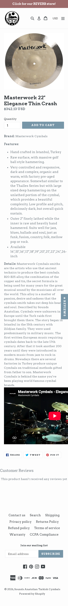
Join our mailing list (34, 545)
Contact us (17, 515)
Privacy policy (20, 522)
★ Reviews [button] (64, 306)
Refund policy (19, 528)
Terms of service (47, 528)
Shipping (52, 515)
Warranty (17, 534)
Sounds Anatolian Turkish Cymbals (37, 589)
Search (35, 515)
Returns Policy (47, 522)
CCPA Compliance (44, 534)
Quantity (10, 119)
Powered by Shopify (32, 593)
